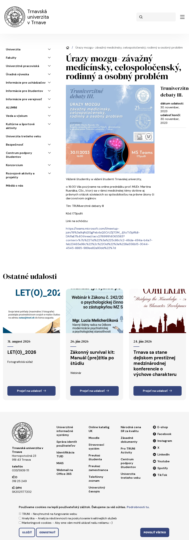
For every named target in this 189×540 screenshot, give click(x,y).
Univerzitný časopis (97, 489)
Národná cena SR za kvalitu (131, 429)
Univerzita (13, 49)
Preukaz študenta (95, 457)
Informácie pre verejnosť (24, 99)
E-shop (162, 427)
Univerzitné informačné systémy (64, 431)
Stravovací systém (96, 446)
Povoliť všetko (155, 532)
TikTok (162, 475)
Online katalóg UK (99, 429)
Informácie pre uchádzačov (26, 83)
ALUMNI (11, 107)
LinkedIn (163, 454)
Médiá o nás (14, 186)
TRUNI (26, 514)
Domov (67, 47)
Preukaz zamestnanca (98, 468)
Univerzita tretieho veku (23, 136)
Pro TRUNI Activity (128, 450)
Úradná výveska (17, 74)
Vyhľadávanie (140, 17)
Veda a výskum (17, 116)
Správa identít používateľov (66, 444)
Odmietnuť (47, 532)
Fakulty (11, 58)
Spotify (162, 468)
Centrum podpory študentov (19, 155)
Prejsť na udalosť (29, 391)
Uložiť (27, 532)
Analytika (28, 518)
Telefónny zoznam (96, 479)
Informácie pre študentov (24, 91)
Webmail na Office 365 (64, 472)
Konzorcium (14, 165)
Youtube (163, 461)
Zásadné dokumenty (129, 440)
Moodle (94, 438)
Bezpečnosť (14, 145)
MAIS (60, 463)
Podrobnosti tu (138, 507)
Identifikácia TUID (65, 454)
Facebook (164, 434)
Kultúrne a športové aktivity (20, 126)
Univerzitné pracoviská (22, 66)
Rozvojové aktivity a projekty (20, 175)
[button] (182, 17)
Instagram (164, 441)
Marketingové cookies (36, 523)
